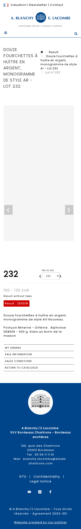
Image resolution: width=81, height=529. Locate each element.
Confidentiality (47, 476)
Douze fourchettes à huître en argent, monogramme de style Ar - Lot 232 (59, 62)
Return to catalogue (21, 367)
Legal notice (41, 481)
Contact (56, 5)
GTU (22, 476)
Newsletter (37, 5)
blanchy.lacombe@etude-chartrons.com (45, 461)
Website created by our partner (40, 522)
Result (53, 52)
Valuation (19, 5)
